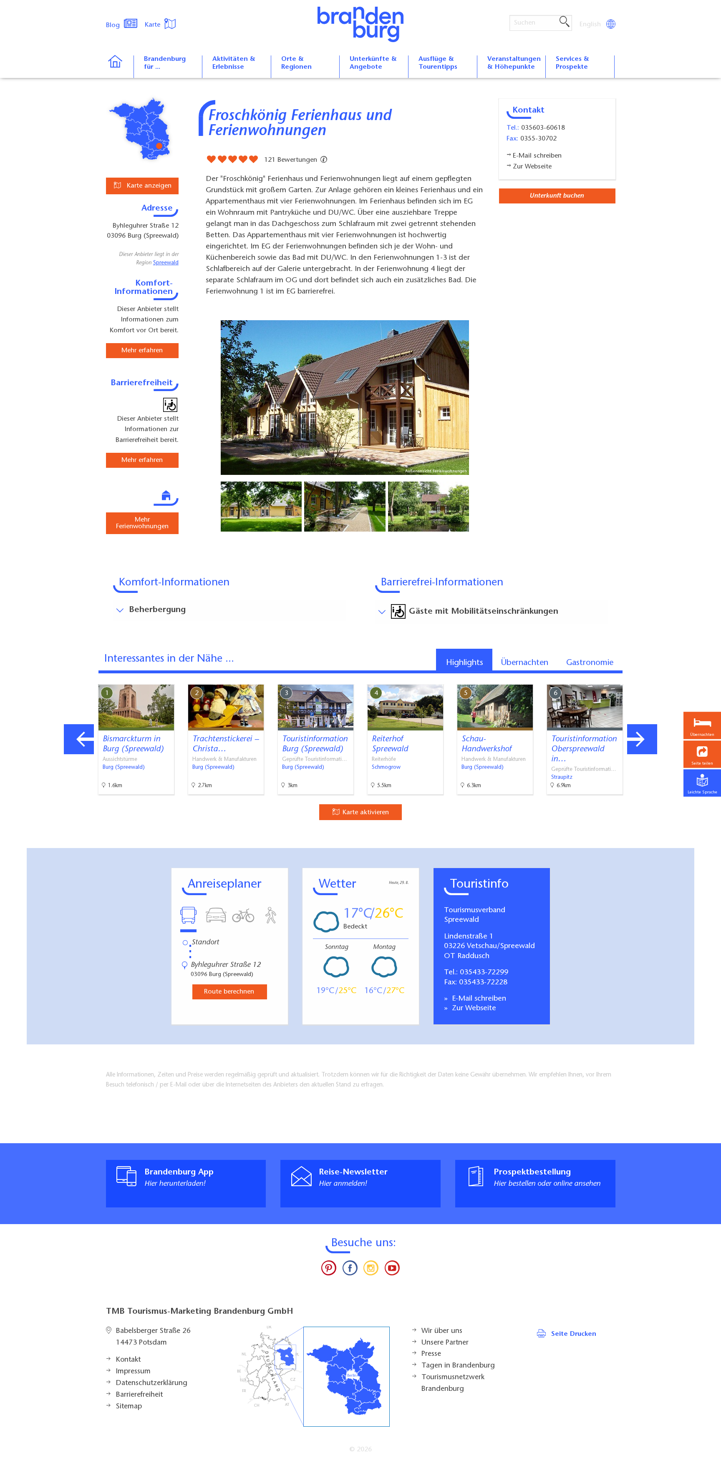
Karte (153, 25)
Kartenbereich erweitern (645, 677)
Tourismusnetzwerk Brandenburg (452, 1383)
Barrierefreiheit (139, 1395)
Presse (431, 1354)
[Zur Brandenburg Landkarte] (313, 1376)
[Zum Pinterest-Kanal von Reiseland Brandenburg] (328, 1269)
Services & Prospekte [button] (572, 63)
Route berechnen (229, 992)
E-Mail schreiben (478, 999)
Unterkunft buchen (556, 196)
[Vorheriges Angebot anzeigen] (79, 739)
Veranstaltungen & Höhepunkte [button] (514, 63)
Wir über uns (441, 1331)
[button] (702, 754)
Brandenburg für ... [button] (165, 63)
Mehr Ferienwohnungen (142, 523)
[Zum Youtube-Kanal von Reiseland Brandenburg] (391, 1269)
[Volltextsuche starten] (564, 22)
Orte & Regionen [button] (296, 63)
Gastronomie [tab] (589, 663)
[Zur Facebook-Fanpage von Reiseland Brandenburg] (350, 1269)
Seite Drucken (573, 1334)
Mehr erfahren (142, 350)
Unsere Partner (445, 1343)
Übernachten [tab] (524, 663)
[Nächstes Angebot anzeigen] (642, 739)
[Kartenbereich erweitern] (686, 678)
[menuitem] (591, 25)
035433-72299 (484, 972)
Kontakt (128, 1360)
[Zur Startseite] (120, 66)
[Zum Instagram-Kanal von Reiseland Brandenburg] (370, 1269)
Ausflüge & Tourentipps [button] (437, 63)
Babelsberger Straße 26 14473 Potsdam (153, 1337)
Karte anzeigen (148, 186)
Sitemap (129, 1406)
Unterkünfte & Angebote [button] (373, 63)
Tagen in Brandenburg (458, 1366)
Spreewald (166, 263)
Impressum (133, 1371)
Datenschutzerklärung (151, 1383)
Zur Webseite (473, 1008)
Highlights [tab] (464, 663)
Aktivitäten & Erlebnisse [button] (233, 63)
